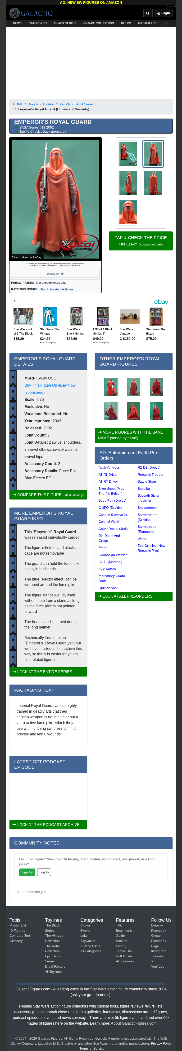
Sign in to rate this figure (56, 289)
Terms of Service (92, 1048)
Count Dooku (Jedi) (113, 529)
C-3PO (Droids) (110, 507)
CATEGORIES (38, 23)
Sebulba (144, 488)
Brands (33, 104)
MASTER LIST (147, 23)
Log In (44, 872)
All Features (125, 961)
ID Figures (17, 930)
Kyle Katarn (107, 569)
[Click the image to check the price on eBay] (55, 199)
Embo (103, 548)
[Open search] (148, 13)
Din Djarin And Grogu (109, 538)
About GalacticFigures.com (133, 1023)
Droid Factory (55, 966)
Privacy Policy (161, 1043)
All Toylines (53, 972)
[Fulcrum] (170, 6)
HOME (18, 104)
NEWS (17, 23)
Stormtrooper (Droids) (148, 517)
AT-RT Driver (108, 481)
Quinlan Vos (108, 588)
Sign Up (27, 872)
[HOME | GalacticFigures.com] (31, 13)
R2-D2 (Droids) (149, 467)
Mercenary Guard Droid (112, 578)
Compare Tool (20, 935)
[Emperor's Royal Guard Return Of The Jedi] (133, 387)
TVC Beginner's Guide (124, 930)
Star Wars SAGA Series (76, 104)
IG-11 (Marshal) (110, 562)
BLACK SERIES (65, 23)
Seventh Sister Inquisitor (148, 498)
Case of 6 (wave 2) (113, 515)
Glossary (16, 941)
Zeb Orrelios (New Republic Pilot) (151, 548)
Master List (17, 925)
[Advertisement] (91, 62)
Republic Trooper (151, 474)
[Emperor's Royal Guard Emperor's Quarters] (111, 387)
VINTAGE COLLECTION (98, 23)
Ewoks (85, 930)
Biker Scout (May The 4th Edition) (111, 491)
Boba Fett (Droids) (112, 500)
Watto (142, 539)
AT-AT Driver (108, 474)
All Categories (90, 951)
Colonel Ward (109, 521)
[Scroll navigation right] (167, 23)
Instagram (158, 951)
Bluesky (157, 925)
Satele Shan (147, 481)
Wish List (62, 274)
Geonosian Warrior (113, 555)
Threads (157, 956)
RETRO (126, 23)
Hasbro (48, 104)
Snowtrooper (147, 507)
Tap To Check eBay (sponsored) (43, 131)
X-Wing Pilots (90, 946)
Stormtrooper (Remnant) (148, 529)
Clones (85, 925)
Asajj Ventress (109, 467)
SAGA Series (29, 127)
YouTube (157, 966)
